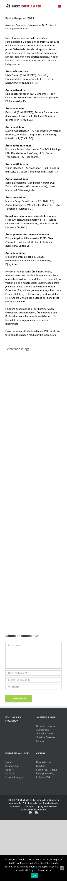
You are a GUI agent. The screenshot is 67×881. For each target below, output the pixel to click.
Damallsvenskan (45, 726)
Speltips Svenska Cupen (46, 739)
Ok (34, 875)
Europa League (14, 777)
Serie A (9, 769)
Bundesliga (11, 765)
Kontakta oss (43, 762)
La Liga (9, 773)
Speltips (40, 765)
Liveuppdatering (45, 773)
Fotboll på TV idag (46, 769)
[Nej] (62, 868)
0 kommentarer (21, 28)
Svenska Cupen (45, 733)
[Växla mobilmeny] (60, 7)
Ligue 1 (9, 762)
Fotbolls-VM (43, 777)
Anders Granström (17, 25)
